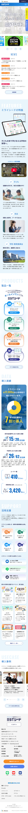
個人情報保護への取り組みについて (14, 805)
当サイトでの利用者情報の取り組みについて (14, 807)
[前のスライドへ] (7, 48)
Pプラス (16, 793)
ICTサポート (17, 790)
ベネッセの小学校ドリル (19, 796)
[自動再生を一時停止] (20, 48)
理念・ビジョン (5, 785)
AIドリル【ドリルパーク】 (7, 734)
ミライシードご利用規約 (17, 751)
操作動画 (3, 751)
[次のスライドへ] (15, 48)
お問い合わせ (14, 766)
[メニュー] (26, 4)
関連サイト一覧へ (14, 643)
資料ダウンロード (14, 761)
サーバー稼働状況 (18, 746)
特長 (2, 746)
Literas (3, 798)
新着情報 (14, 92)
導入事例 (3, 749)
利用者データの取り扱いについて (18, 755)
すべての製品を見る (14, 367)
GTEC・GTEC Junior (6, 796)
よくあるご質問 (5, 756)
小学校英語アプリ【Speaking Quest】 (10, 743)
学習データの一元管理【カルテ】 (9, 739)
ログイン (24, 1)
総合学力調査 (4, 793)
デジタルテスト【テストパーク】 (9, 736)
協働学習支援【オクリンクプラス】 (9, 731)
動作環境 (16, 749)
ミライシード (4, 790)
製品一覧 (3, 729)
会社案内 (14, 804)
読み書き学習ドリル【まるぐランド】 (10, 741)
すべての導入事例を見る (14, 706)
